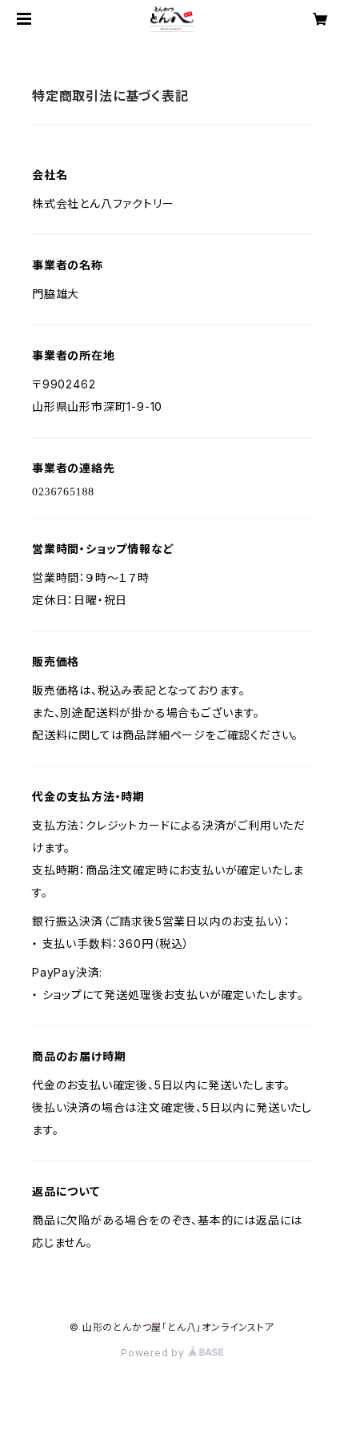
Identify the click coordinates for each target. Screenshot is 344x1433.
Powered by (154, 1353)
